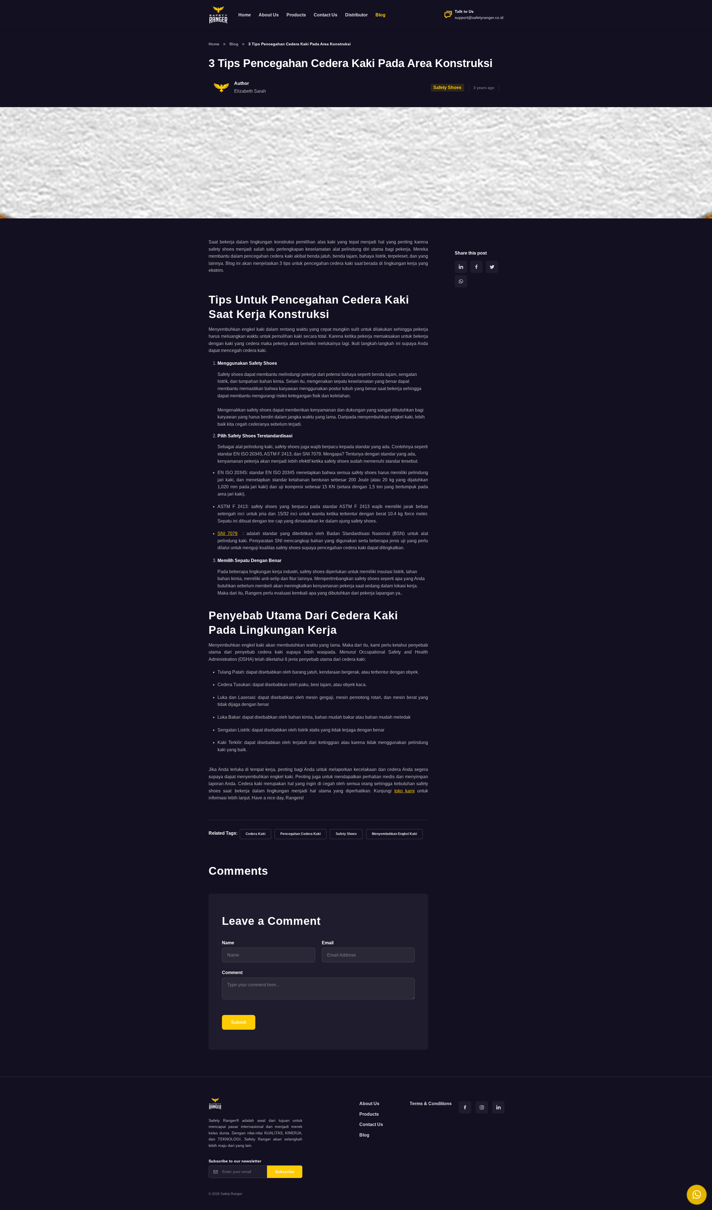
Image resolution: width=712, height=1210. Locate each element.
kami (409, 790)
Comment (232, 972)
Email (327, 942)
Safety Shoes (346, 834)
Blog (233, 44)
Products (296, 15)
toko (398, 790)
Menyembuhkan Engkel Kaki (394, 834)
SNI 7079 (227, 533)
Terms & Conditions (431, 1103)
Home (244, 15)
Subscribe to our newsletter (235, 1161)
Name (228, 942)
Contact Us (325, 15)
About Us (269, 15)
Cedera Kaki (255, 834)
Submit (238, 1022)
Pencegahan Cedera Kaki (300, 834)
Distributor (356, 15)
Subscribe (284, 1171)
